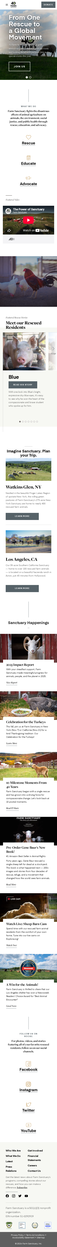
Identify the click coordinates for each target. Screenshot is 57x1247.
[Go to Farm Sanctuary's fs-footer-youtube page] (26, 1195)
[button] (27, 77)
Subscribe (22, 1187)
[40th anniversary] (13, 5)
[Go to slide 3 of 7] (25, 421)
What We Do (13, 1155)
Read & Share (12, 808)
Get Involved (35, 1150)
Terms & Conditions (35, 1235)
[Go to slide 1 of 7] (20, 421)
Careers (32, 1165)
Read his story (22, 385)
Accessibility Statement (23, 1238)
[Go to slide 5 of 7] (31, 421)
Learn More (22, 516)
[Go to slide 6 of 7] (34, 421)
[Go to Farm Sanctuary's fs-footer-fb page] (7, 1195)
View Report (11, 682)
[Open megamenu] (7, 5)
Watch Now (11, 945)
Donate (48, 4)
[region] (28, 44)
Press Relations (11, 1168)
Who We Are (13, 1150)
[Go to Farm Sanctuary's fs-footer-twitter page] (20, 1195)
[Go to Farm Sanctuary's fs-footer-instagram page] (13, 1195)
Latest (9, 1161)
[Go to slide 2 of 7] (23, 421)
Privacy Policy (17, 1235)
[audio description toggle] (9, 239)
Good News (11, 1006)
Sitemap (41, 1238)
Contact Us (34, 1170)
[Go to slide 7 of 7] (37, 421)
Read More (11, 884)
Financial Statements (34, 1157)
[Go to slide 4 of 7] (28, 421)
